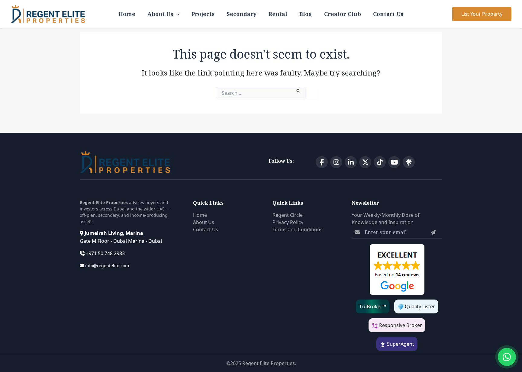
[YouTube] (394, 162)
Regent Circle (287, 215)
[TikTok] (380, 162)
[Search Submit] (298, 90)
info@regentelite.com (107, 265)
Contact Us (388, 14)
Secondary (241, 14)
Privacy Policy (287, 222)
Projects (203, 14)
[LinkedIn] (351, 162)
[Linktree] (409, 162)
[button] (481, 14)
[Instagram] (336, 162)
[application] (176, 14)
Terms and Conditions (297, 229)
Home (127, 14)
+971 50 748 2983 (105, 253)
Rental (278, 14)
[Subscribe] (433, 232)
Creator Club (342, 14)
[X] (365, 162)
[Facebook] (322, 162)
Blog (305, 14)
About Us (160, 14)
